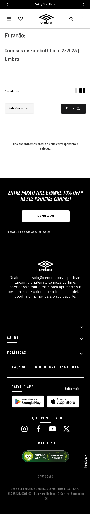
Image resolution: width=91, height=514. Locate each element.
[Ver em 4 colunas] (82, 91)
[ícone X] (66, 429)
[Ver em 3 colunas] (76, 91)
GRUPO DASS (45, 476)
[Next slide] (83, 4)
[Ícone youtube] (52, 429)
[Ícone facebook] (38, 429)
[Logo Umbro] (46, 19)
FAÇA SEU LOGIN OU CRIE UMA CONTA (45, 367)
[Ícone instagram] (24, 429)
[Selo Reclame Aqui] (45, 462)
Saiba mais (72, 389)
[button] (71, 19)
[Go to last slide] (7, 4)
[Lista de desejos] (20, 19)
